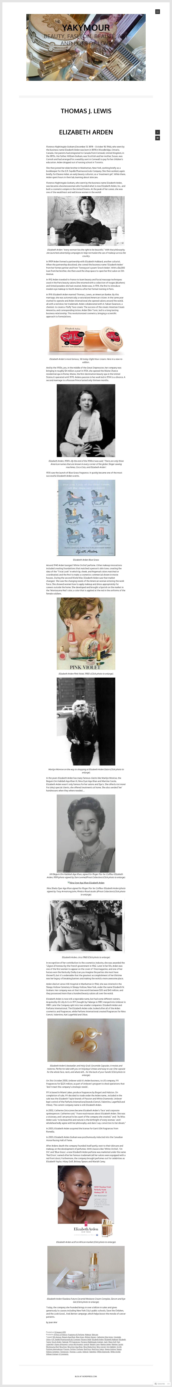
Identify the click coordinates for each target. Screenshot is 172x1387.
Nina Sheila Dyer (89, 1347)
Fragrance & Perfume (76, 1335)
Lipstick (86, 1344)
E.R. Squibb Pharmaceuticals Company (65, 1339)
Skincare (95, 1335)
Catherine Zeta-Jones (105, 1337)
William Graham (52, 1354)
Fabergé (65, 1342)
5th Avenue (57, 1337)
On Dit (119, 1347)
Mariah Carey (95, 1344)
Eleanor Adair (86, 1339)
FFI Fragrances (74, 1342)
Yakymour (86, 27)
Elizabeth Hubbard (111, 1339)
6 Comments (63, 1354)
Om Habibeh (111, 1347)
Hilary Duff (112, 1342)
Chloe (48, 1339)
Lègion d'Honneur (61, 1344)
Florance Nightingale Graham (92, 1342)
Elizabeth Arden (86, 132)
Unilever (85, 1352)
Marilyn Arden (106, 1344)
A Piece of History (60, 1335)
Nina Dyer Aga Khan (75, 1347)
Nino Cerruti (101, 1347)
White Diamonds (103, 1352)
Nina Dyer (63, 1347)
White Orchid (115, 1352)
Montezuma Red (52, 1347)
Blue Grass (80, 1337)
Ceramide (117, 1337)
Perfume (80, 1349)
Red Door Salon (98, 1349)
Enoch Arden (56, 1342)
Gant (106, 1342)
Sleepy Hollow (110, 1349)
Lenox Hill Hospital (75, 1344)
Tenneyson (64, 1352)
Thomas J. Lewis (75, 1352)
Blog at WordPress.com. (86, 1376)
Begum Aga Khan (68, 1337)
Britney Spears (90, 1337)
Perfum (73, 1349)
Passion (66, 1349)
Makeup (88, 1335)
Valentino (92, 1352)
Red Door (87, 1349)
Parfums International (54, 1349)
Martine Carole (117, 1344)
